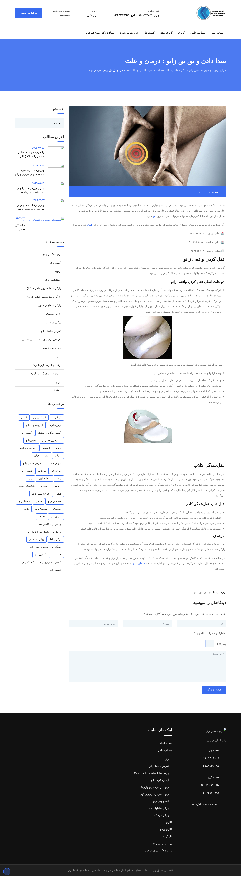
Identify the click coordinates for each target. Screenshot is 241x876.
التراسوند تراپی (28, 448)
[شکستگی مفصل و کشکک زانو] (44, 219)
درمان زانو (26, 470)
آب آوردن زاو (39, 417)
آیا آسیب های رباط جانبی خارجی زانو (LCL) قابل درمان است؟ (31, 156)
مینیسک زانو (41, 508)
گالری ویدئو (166, 32)
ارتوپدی (46, 448)
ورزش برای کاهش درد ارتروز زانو (44, 531)
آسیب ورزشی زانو (51, 440)
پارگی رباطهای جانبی (49, 305)
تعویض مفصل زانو (51, 331)
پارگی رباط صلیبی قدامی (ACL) (43, 296)
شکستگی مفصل (26, 486)
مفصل (39, 501)
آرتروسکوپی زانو (52, 254)
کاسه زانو (56, 554)
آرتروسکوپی (55, 425)
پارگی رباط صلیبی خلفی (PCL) (44, 288)
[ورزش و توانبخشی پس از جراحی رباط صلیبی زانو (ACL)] (54, 206)
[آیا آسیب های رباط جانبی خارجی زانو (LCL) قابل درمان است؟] (54, 153)
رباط (58, 478)
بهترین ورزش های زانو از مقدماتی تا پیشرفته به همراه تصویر (31, 192)
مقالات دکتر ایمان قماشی (100, 32)
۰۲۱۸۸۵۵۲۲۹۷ (210, 765)
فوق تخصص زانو (40, 493)
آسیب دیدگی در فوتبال (49, 432)
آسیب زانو (55, 262)
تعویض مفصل (54, 463)
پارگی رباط (55, 539)
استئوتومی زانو (53, 279)
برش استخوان (41, 455)
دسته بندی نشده (52, 348)
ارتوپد (58, 271)
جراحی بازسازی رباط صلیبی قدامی (41, 339)
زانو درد (57, 486)
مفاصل (57, 390)
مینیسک (57, 508)
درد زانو (42, 470)
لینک (89, 224)
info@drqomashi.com (205, 804)
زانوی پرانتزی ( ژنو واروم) (47, 365)
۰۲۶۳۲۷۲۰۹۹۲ (210, 792)
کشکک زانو (28, 562)
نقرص (42, 516)
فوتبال (58, 493)
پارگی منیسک (53, 314)
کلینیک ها (150, 32)
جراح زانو (56, 470)
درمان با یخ (139, 563)
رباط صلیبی (44, 478)
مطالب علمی (197, 32)
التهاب (58, 455)
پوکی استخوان (53, 322)
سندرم (44, 486)
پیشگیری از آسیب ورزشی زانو (45, 546)
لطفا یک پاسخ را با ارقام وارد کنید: (208, 633)
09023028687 (210, 785)
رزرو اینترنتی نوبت (30, 12)
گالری (181, 32)
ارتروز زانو (31, 440)
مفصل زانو (24, 501)
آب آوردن (56, 417)
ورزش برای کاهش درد (50, 524)
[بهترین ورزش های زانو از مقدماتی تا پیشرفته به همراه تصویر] (54, 187)
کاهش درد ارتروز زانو (50, 562)
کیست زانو (55, 569)
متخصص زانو (54, 501)
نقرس (26, 508)
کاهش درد (40, 554)
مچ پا (58, 382)
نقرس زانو (56, 516)
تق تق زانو (205, 592)
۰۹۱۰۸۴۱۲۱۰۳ (210, 757)
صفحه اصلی (217, 32)
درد (154, 216)
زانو (200, 191)
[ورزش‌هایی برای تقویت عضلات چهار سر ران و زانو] (54, 171)
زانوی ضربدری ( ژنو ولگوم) (46, 373)
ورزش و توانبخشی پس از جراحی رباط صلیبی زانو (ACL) (31, 209)
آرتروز (24, 417)
